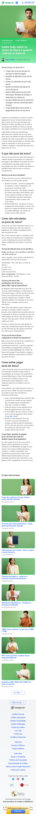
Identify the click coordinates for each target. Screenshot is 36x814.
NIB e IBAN (13, 416)
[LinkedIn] (23, 779)
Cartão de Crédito (18, 727)
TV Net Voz (18, 734)
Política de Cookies (18, 770)
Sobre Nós (18, 753)
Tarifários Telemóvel (18, 737)
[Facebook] (13, 779)
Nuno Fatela (10, 60)
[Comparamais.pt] (8, 2)
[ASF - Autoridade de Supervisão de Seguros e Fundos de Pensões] (11, 785)
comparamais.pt (7, 40)
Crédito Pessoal (18, 714)
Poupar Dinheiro (21, 40)
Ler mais (16, 692)
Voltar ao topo (17, 703)
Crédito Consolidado (18, 721)
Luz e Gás (18, 730)
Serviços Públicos (18, 745)
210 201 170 (29, 2)
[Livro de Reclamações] (24, 785)
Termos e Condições (18, 757)
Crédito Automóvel (18, 717)
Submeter (18, 811)
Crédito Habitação (18, 724)
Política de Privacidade (18, 760)
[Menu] (16, 2)
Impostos (18, 742)
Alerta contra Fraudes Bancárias (18, 766)
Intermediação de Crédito (18, 763)
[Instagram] (18, 779)
